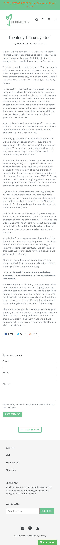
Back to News (32, 430)
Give (8, 454)
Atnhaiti (24, 536)
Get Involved (12, 462)
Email (5, 372)
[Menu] (55, 20)
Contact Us (48, 542)
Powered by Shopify (37, 536)
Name (6, 361)
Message (7, 384)
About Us (11, 470)
